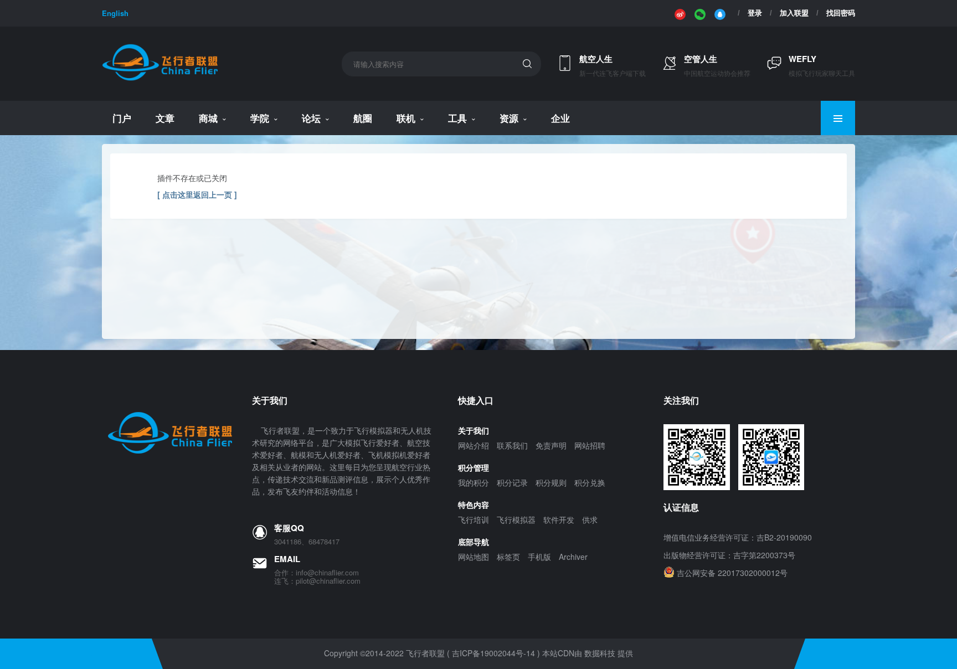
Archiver (573, 556)
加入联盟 (794, 13)
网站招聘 (589, 445)
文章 (165, 118)
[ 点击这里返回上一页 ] (197, 194)
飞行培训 (473, 519)
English (115, 13)
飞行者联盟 (425, 652)
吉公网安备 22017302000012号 (732, 572)
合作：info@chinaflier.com (316, 572)
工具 (457, 118)
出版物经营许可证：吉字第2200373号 (729, 554)
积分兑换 (589, 482)
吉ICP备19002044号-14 (493, 652)
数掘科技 (599, 652)
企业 (560, 118)
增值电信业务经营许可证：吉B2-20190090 (737, 537)
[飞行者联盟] (160, 79)
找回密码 (840, 13)
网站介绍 (473, 445)
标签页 (508, 556)
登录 (755, 13)
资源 (509, 118)
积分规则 (551, 482)
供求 (590, 519)
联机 (406, 118)
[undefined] (680, 13)
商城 (208, 118)
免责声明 (551, 445)
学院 (259, 118)
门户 (121, 118)
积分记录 (512, 482)
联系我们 (512, 445)
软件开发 (558, 519)
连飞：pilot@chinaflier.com (317, 581)
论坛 (311, 118)
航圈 (362, 118)
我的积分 (473, 482)
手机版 (539, 556)
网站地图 (473, 556)
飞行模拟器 (516, 519)
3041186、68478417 (306, 541)
